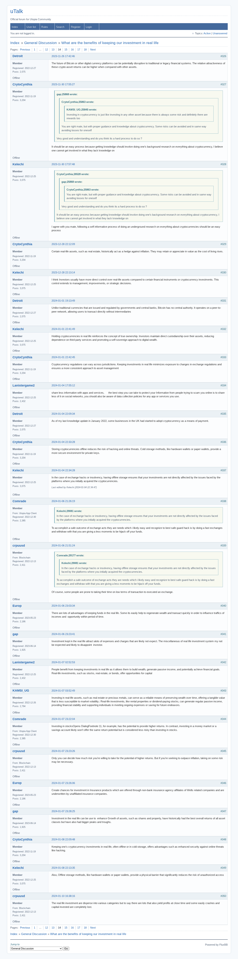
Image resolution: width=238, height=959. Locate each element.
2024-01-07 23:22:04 (63, 719)
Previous (25, 49)
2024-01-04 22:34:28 (63, 470)
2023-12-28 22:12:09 (63, 244)
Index (15, 27)
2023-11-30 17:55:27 (63, 84)
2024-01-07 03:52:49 (63, 690)
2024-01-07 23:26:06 (63, 783)
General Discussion (40, 43)
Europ (17, 605)
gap (15, 634)
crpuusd (19, 545)
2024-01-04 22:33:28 (63, 442)
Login (89, 27)
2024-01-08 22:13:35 (63, 867)
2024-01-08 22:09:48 (63, 839)
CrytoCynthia (22, 84)
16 (72, 49)
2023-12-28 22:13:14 (63, 272)
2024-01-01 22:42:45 (63, 357)
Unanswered (220, 33)
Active (207, 33)
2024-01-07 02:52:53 (63, 662)
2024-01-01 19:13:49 (63, 300)
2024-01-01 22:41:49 (63, 329)
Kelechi (18, 164)
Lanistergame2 (24, 385)
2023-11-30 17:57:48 (63, 164)
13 (53, 49)
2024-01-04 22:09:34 (63, 413)
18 (85, 49)
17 (78, 49)
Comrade (19, 501)
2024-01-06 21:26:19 (63, 501)
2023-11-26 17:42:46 (63, 56)
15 (65, 49)
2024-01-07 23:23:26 (63, 751)
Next (93, 49)
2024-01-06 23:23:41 (63, 634)
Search (60, 27)
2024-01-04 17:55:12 (63, 385)
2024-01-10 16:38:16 (63, 896)
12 (46, 49)
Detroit (18, 56)
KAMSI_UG (21, 690)
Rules (44, 27)
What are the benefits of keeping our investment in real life (110, 43)
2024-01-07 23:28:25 (63, 811)
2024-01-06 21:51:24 (63, 545)
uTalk (16, 11)
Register (75, 27)
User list (31, 27)
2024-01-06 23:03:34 (63, 605)
